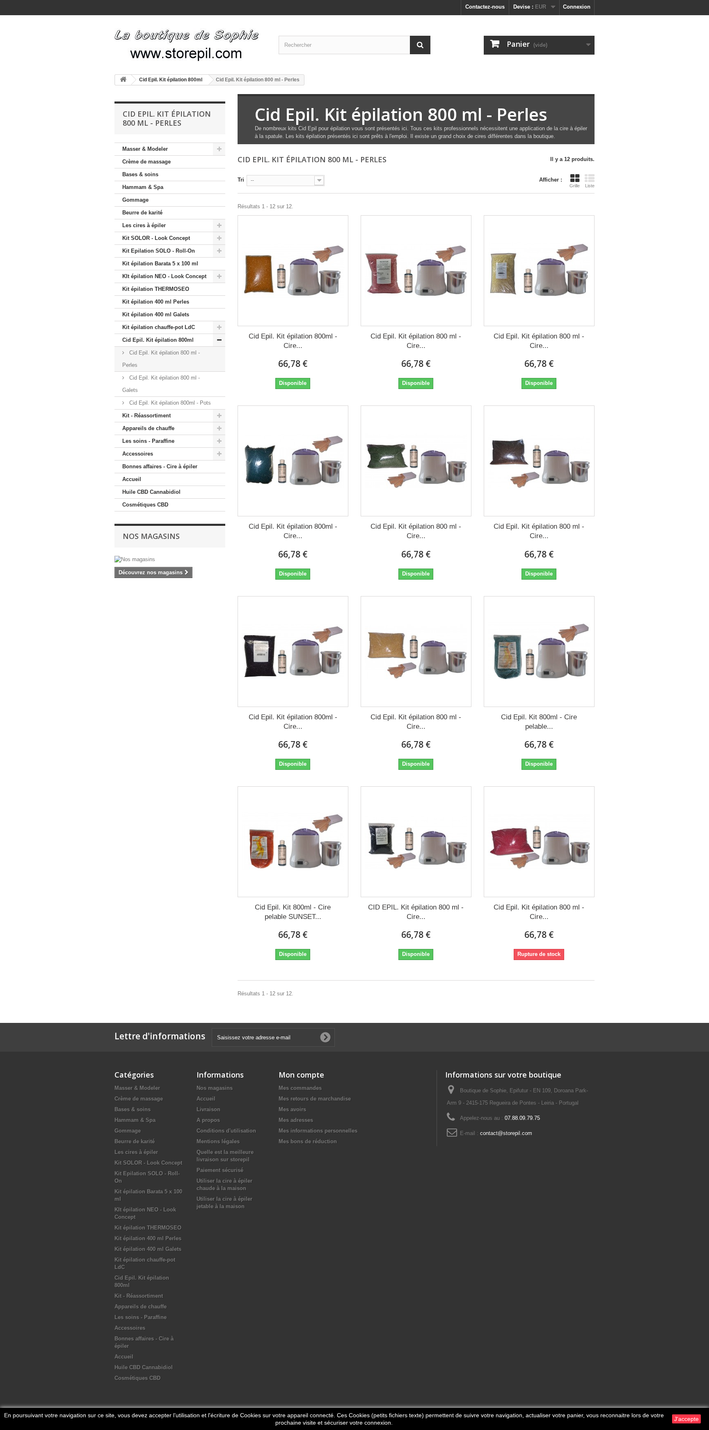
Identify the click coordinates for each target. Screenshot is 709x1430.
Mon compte (301, 1075)
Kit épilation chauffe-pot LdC (158, 327)
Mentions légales (218, 1141)
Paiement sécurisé (220, 1170)
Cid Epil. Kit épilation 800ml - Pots (169, 403)
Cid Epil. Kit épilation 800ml (158, 340)
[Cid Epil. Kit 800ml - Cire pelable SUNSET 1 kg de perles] (293, 841)
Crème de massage (146, 162)
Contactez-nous (485, 7)
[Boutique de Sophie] (190, 41)
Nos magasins (151, 536)
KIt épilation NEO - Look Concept (164, 276)
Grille (574, 185)
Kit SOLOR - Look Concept (156, 238)
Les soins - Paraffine (148, 441)
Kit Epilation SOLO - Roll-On (158, 251)
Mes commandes (300, 1088)
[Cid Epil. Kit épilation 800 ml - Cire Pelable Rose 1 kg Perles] (416, 270)
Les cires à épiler (144, 225)
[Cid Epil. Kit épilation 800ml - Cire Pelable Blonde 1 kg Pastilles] (293, 270)
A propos (208, 1120)
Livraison (208, 1109)
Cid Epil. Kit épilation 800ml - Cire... (293, 341)
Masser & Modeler (145, 149)
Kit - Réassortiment (146, 415)
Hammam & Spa (142, 187)
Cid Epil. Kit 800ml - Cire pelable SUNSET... (293, 912)
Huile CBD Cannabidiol (151, 492)
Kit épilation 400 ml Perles (155, 302)
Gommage (135, 200)
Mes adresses (296, 1120)
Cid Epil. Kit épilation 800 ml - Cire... (416, 341)
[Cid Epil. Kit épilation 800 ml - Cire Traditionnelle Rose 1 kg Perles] (539, 841)
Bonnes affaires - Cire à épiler (159, 466)
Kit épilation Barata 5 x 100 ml (160, 263)
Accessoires (137, 454)
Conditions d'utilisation (226, 1131)
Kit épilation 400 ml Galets (155, 314)
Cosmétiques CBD (145, 505)
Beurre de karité (142, 213)
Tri (241, 180)
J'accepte (686, 1419)
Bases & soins (140, 174)
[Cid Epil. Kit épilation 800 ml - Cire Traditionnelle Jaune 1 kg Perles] (416, 651)
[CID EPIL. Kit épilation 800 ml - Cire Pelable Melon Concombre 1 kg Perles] (416, 841)
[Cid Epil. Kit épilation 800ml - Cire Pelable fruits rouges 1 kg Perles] (293, 651)
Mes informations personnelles (318, 1131)
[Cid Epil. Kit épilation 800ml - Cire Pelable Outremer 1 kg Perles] (293, 461)
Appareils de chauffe (148, 428)
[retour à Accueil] (123, 80)
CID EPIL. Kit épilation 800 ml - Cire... (416, 912)
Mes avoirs (292, 1109)
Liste (590, 185)
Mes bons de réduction (308, 1141)
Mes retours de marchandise (315, 1099)
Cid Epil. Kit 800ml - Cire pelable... (539, 721)
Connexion (576, 7)
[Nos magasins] (169, 559)
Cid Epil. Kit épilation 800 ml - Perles (161, 359)
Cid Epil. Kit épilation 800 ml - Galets (161, 384)
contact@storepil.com (506, 1133)
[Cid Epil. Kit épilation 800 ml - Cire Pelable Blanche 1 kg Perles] (539, 270)
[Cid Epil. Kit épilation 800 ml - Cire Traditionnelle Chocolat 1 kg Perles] (539, 461)
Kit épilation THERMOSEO (155, 289)
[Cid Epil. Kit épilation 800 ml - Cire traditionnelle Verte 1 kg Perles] (416, 461)
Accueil (131, 479)
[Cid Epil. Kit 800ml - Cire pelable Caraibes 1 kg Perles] (539, 651)
